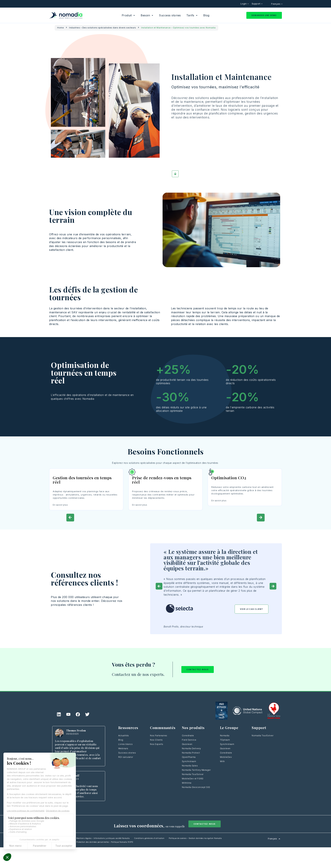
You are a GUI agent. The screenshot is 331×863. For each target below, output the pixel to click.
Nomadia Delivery (191, 748)
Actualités (123, 735)
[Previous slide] (70, 517)
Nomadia (224, 735)
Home (60, 27)
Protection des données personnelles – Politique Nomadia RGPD (104, 842)
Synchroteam (189, 761)
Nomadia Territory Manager (196, 770)
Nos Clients (156, 740)
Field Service (189, 740)
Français (276, 4)
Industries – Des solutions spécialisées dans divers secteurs (102, 27)
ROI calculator (125, 757)
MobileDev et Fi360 (192, 778)
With (222, 761)
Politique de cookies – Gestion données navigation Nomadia (195, 838)
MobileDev (226, 757)
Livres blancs (125, 744)
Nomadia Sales (190, 765)
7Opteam (225, 740)
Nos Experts (156, 744)
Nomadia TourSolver (193, 774)
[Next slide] (261, 517)
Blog (120, 740)
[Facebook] (78, 714)
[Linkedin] (59, 714)
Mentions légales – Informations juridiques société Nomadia (103, 838)
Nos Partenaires (158, 735)
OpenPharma (189, 757)
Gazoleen (187, 744)
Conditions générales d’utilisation (149, 838)
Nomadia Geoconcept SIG (196, 787)
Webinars (123, 748)
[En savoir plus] (86, 472)
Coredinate (188, 735)
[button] (159, 586)
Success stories (127, 752)
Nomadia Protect (191, 752)
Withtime (187, 783)
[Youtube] (68, 714)
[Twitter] (87, 714)
